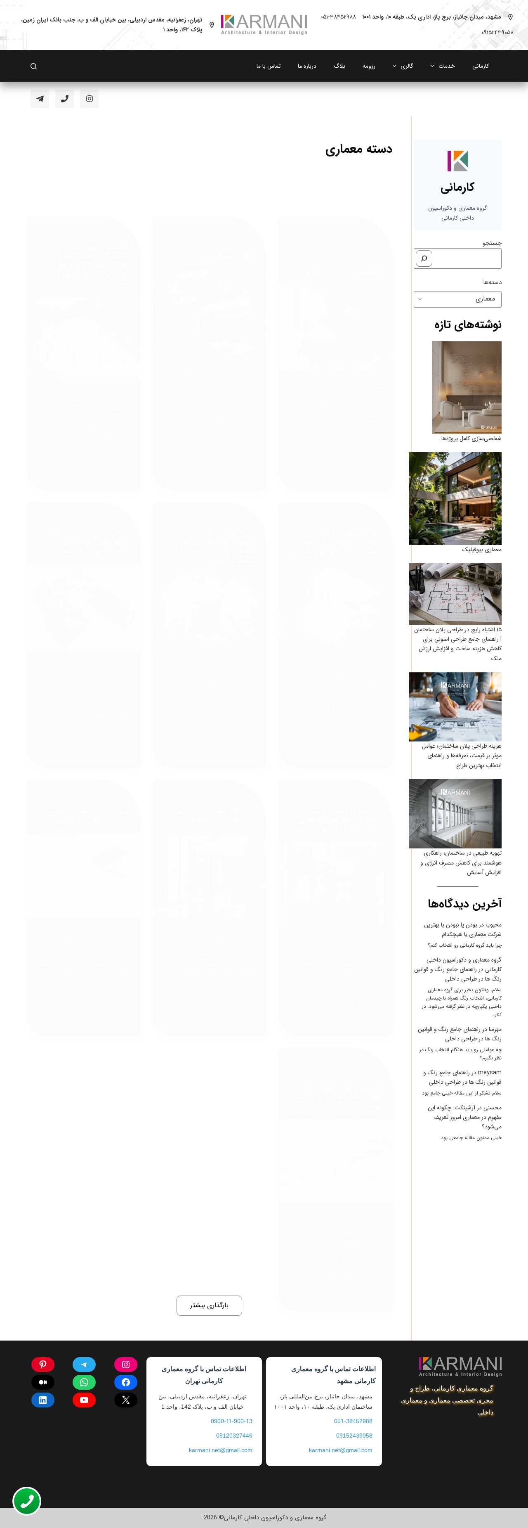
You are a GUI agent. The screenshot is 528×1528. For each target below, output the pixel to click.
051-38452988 (353, 1421)
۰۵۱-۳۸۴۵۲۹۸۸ (338, 16)
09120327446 (234, 1435)
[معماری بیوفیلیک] (209, 311)
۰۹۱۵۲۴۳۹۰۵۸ (497, 32)
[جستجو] (424, 258)
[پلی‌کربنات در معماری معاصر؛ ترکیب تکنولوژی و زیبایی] (83, 876)
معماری (322, 257)
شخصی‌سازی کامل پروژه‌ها (342, 271)
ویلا (308, 257)
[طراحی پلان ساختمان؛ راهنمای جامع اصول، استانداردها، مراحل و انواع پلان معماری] (83, 608)
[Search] (34, 66)
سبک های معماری (346, 249)
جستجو (492, 243)
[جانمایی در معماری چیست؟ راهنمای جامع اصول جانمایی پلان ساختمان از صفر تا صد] (335, 885)
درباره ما (307, 66)
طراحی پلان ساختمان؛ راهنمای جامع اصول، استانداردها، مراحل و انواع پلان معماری (84, 542)
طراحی (317, 249)
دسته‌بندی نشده (236, 233)
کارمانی (480, 66)
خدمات (446, 66)
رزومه (369, 66)
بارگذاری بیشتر (209, 1305)
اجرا (376, 233)
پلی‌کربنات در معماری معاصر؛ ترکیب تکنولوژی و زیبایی (87, 815)
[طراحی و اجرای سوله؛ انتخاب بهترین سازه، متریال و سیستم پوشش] (335, 1161)
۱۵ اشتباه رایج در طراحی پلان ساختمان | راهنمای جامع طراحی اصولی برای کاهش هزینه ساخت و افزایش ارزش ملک (86, 265)
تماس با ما (268, 66)
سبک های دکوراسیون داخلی (98, 796)
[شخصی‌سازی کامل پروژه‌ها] (335, 327)
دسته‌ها (492, 282)
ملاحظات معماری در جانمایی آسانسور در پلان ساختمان (213, 815)
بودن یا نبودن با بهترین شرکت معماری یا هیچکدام (463, 929)
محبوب (494, 924)
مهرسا (495, 1029)
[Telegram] (40, 99)
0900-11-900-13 (231, 1421)
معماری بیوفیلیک (229, 255)
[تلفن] (64, 99)
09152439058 (354, 1435)
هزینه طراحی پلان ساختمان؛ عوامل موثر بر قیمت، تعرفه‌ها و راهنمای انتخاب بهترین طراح (462, 755)
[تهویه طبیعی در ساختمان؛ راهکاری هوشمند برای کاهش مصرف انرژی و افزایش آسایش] (335, 608)
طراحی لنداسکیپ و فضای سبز (336, 253)
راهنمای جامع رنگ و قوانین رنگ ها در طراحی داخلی (458, 974)
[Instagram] (89, 99)
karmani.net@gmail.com (340, 1450)
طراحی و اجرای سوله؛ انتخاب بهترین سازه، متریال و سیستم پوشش (338, 1096)
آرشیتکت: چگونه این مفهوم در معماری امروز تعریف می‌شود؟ (465, 1117)
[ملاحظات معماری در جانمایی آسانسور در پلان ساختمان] (209, 876)
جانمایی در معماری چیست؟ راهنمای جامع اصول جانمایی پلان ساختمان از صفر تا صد (339, 820)
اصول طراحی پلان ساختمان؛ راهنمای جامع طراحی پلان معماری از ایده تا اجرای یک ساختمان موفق (213, 547)
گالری (407, 66)
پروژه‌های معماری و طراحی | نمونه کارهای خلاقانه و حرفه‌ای (338, 237)
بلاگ (339, 66)
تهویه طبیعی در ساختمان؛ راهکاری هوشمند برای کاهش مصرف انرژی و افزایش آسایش (337, 542)
